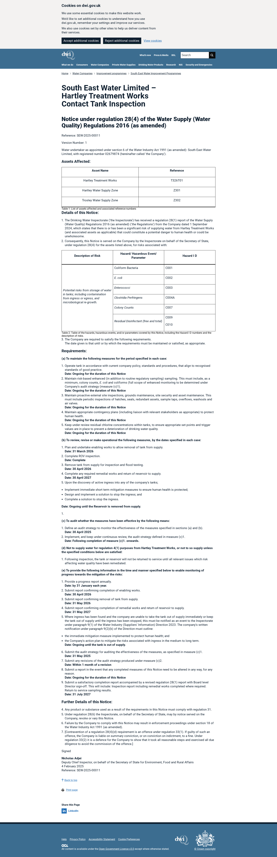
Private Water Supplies (123, 64)
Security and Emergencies (199, 64)
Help (64, 839)
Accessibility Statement (102, 839)
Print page (72, 789)
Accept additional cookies (81, 41)
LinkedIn (73, 810)
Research (171, 64)
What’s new (145, 55)
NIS (181, 64)
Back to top (70, 780)
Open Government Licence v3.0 (116, 848)
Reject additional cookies (122, 41)
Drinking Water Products (150, 64)
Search (186, 55)
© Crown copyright (204, 848)
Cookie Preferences (129, 839)
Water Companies (100, 64)
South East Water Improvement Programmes (156, 73)
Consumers (82, 64)
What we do (67, 64)
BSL (174, 55)
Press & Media (161, 55)
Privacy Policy (78, 839)
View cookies (153, 40)
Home (65, 73)
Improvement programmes (111, 73)
